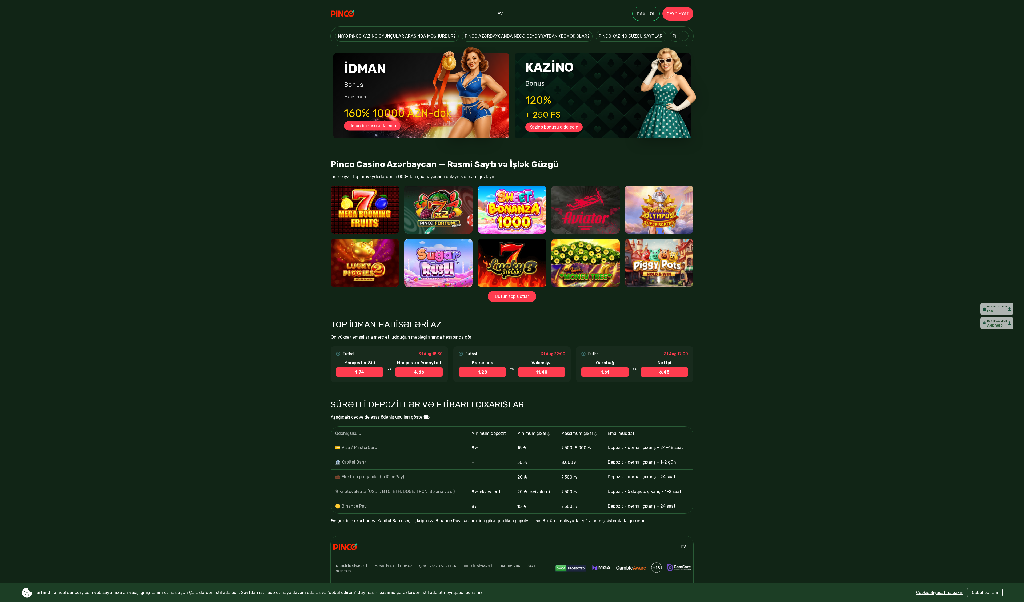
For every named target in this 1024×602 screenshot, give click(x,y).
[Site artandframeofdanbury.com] (349, 14)
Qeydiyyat (678, 13)
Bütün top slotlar (512, 296)
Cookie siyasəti (478, 566)
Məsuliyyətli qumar (393, 566)
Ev (500, 13)
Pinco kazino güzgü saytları (631, 36)
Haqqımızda (509, 566)
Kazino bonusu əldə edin (554, 127)
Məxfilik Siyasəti (351, 566)
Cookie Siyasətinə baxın (939, 592)
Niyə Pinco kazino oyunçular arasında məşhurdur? (397, 36)
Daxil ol (646, 13)
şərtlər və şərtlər (437, 566)
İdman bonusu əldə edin (372, 125)
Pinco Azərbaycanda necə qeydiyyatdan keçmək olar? (527, 36)
